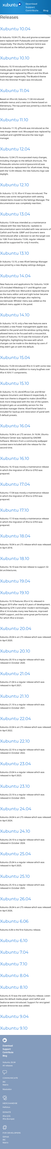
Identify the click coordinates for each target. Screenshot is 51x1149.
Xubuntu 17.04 (15, 484)
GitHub (6, 1136)
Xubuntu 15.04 (15, 357)
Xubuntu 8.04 (14, 975)
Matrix (5, 1084)
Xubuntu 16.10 (14, 458)
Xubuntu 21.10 (14, 696)
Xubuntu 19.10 (14, 592)
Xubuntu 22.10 (15, 741)
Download (31, 4)
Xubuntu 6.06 (14, 921)
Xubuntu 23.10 (15, 786)
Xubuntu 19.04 (15, 581)
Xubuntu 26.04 (15, 898)
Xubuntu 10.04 (15, 28)
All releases (8, 1065)
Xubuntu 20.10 (15, 651)
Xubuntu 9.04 (14, 1016)
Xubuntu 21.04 (15, 673)
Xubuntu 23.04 (15, 763)
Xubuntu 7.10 (13, 963)
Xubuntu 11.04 (14, 90)
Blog (45, 10)
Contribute (32, 10)
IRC (4, 1082)
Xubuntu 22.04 (15, 718)
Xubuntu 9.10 (13, 1028)
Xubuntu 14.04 (15, 275)
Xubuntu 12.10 (14, 184)
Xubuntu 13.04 (15, 214)
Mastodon (7, 1089)
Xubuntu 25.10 (15, 876)
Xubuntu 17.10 (14, 510)
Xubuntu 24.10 (15, 831)
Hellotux (6, 1107)
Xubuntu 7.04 (14, 952)
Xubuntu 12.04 (15, 148)
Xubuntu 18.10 (14, 558)
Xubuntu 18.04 (15, 535)
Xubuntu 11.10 (14, 119)
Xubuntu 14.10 (14, 314)
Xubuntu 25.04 (15, 853)
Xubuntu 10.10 (14, 57)
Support (30, 7)
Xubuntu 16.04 (15, 425)
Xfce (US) (6, 1116)
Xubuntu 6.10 (13, 940)
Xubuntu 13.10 (14, 253)
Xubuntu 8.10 (14, 987)
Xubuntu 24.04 (15, 808)
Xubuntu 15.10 (14, 383)
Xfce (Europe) (8, 1119)
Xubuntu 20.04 (15, 628)
